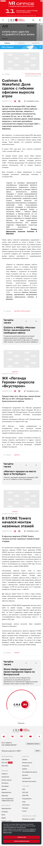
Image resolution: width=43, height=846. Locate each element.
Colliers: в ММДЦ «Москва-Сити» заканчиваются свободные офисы (20, 335)
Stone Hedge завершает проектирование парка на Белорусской (19, 686)
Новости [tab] (21, 42)
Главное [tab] (7, 42)
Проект (15, 518)
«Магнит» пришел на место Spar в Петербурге (20, 480)
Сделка (15, 376)
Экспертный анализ (32, 72)
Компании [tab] (34, 42)
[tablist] (21, 42)
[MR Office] (21, 8)
